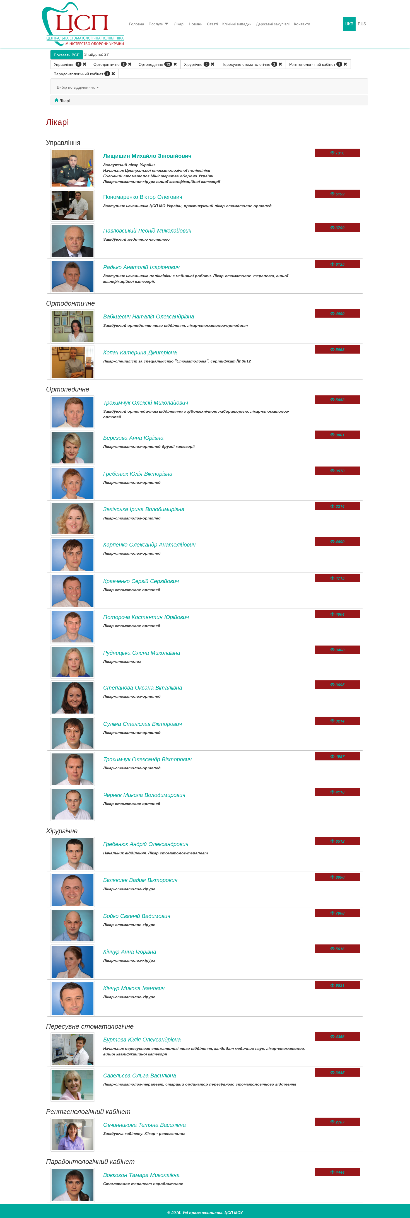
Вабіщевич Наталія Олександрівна (148, 316)
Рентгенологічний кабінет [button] (314, 64)
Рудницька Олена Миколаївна (141, 652)
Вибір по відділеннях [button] (76, 87)
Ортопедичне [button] (154, 64)
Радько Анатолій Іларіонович (141, 267)
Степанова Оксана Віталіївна (142, 687)
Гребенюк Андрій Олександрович (145, 844)
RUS (362, 23)
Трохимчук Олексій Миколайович (145, 402)
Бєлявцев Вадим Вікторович (140, 880)
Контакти (302, 23)
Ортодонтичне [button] (109, 64)
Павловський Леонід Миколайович (147, 230)
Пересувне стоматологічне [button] (248, 64)
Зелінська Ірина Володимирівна (143, 509)
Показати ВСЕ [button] (66, 54)
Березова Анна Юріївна (133, 437)
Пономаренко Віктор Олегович (142, 196)
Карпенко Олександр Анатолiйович (149, 544)
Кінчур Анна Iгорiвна (129, 951)
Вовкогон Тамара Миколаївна (141, 1175)
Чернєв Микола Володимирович (144, 795)
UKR (349, 23)
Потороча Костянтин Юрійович (146, 617)
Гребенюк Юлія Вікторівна (137, 473)
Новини (195, 23)
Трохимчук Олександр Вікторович (147, 759)
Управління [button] (66, 64)
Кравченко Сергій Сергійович (141, 581)
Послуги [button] (156, 23)
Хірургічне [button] (196, 64)
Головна (136, 23)
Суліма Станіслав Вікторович (142, 723)
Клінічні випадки (237, 23)
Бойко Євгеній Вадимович (136, 916)
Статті (212, 23)
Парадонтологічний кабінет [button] (81, 73)
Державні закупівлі (273, 23)
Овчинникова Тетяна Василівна (144, 1124)
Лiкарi (179, 23)
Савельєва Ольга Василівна (139, 1075)
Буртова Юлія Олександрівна (142, 1039)
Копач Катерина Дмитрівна (140, 352)
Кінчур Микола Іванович (134, 988)
